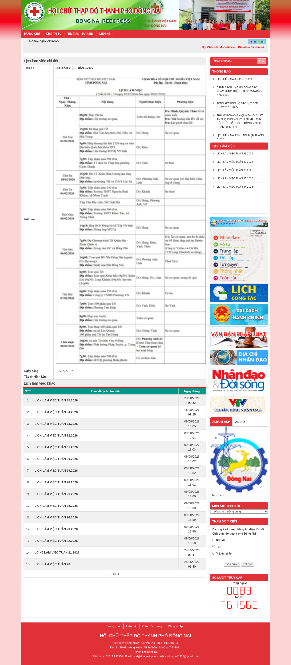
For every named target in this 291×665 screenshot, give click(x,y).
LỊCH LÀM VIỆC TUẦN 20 (52, 564)
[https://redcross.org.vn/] (239, 380)
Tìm (261, 61)
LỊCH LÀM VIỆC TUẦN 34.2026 (56, 412)
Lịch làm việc (223, 146)
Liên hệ (104, 33)
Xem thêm (217, 495)
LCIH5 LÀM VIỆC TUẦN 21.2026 (57, 552)
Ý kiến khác (224, 553)
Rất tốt (220, 540)
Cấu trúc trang (152, 626)
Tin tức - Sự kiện (80, 33)
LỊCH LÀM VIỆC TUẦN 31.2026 (56, 447)
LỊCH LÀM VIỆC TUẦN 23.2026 (56, 529)
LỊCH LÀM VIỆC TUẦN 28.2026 (56, 482)
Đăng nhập (175, 626)
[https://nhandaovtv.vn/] (239, 405)
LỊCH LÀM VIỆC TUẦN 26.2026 (56, 494)
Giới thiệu (53, 33)
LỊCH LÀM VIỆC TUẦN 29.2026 (56, 470)
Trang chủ (32, 33)
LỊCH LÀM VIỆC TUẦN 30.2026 (56, 459)
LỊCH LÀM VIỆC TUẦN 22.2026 (56, 540)
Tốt (218, 547)
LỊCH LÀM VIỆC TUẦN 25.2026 (56, 505)
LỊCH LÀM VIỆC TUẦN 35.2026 (56, 400)
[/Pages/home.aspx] (239, 357)
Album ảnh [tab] (221, 421)
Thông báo (221, 71)
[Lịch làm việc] (239, 293)
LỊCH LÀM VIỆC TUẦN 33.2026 (56, 423)
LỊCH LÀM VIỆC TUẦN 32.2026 (56, 435)
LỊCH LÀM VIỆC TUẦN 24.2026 (56, 517)
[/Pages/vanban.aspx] (239, 338)
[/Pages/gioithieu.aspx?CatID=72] (239, 256)
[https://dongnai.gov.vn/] (239, 222)
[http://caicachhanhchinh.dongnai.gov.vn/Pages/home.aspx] (239, 314)
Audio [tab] (240, 422)
